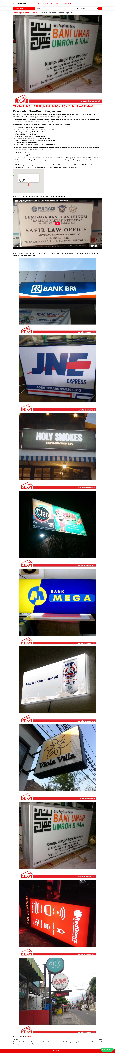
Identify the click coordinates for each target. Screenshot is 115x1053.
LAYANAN (45, 3)
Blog (19, 13)
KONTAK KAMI (54, 3)
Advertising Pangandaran (30, 13)
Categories (19, 8)
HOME (38, 3)
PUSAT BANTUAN (66, 3)
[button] (29, 184)
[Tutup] (37, 175)
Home (15, 13)
